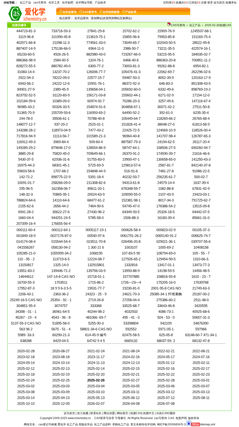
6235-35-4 (201, 113)
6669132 (130, 341)
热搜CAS (136, 413)
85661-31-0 (201, 218)
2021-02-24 (96, 351)
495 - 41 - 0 (131, 317)
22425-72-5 (131, 130)
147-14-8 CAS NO (61, 277)
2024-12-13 (131, 363)
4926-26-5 (61, 54)
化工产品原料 (102, 424)
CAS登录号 (89, 12)
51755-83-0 (96, 159)
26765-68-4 (201, 118)
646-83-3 (166, 83)
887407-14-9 (25, 48)
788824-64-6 (25, 200)
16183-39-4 (166, 218)
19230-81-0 (131, 288)
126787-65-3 (201, 136)
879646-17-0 (60, 148)
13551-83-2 (26, 271)
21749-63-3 (201, 288)
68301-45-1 (61, 165)
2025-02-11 (201, 363)
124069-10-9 (166, 130)
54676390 (200, 323)
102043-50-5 (166, 43)
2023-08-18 (61, 357)
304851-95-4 (25, 306)
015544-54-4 (60, 241)
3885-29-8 (26, 153)
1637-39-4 (201, 183)
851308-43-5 (201, 83)
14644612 (25, 277)
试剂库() (169, 2)
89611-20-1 (96, 189)
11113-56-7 (61, 136)
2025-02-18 (26, 374)
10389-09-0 (61, 101)
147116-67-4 (201, 101)
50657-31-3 (201, 317)
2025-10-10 (26, 404)
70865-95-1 (61, 194)
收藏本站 (231, 2)
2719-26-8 (96, 300)
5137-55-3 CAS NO (26, 323)
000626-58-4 (131, 230)
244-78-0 (26, 118)
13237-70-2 (61, 72)
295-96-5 (26, 189)
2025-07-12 (166, 398)
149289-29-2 (25, 148)
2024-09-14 (26, 363)
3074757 (60, 306)
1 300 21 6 (96, 247)
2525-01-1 (96, 124)
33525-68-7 (131, 306)
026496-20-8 (131, 241)
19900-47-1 (131, 159)
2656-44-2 (61, 206)
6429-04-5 (61, 341)
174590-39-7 (166, 153)
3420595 (200, 306)
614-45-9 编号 (96, 335)
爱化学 (62, 424)
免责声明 (181, 418)
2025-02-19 (61, 374)
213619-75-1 (95, 37)
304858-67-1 (131, 107)
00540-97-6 (96, 236)
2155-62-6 (26, 206)
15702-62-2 (131, 31)
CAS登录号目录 (104, 418)
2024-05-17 (166, 357)
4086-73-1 (166, 312)
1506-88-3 (131, 218)
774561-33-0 (95, 43)
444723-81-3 (25, 31)
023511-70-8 (96, 241)
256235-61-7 (166, 177)
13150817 (25, 265)
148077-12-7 (25, 124)
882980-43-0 (95, 54)
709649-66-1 (95, 153)
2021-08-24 (131, 351)
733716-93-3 (60, 31)
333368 (96, 306)
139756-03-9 (95, 271)
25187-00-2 (201, 294)
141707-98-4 (166, 136)
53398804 (130, 323)
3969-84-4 (61, 142)
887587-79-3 (131, 142)
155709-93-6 (60, 113)
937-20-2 (61, 124)
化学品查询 (70, 12)
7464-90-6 (96, 206)
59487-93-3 (131, 78)
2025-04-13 (61, 398)
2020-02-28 (26, 351)
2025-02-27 (131, 380)
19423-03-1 (201, 194)
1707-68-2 (61, 171)
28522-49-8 (201, 43)
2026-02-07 (96, 404)
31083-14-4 (26, 72)
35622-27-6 (61, 212)
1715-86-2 (96, 282)
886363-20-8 (166, 60)
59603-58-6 (26, 171)
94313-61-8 (131, 183)
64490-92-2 (131, 113)
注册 (204, 2)
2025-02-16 (166, 369)
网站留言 (122, 413)
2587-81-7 (166, 165)
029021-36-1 (166, 241)
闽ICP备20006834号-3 (171, 424)
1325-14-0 (61, 265)
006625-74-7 (201, 236)
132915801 (96, 265)
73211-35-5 (166, 48)
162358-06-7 (60, 189)
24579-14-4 (166, 183)
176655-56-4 (60, 224)
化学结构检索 (111, 12)
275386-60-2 (166, 300)
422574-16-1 (201, 48)
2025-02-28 (166, 380)
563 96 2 (25, 329)
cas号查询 (39, 2)
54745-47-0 (131, 206)
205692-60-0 (131, 89)
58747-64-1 (131, 148)
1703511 (61, 282)
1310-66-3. (201, 259)
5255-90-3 (96, 323)
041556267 (26, 247)
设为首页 (219, 2)
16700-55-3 (26, 282)
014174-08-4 (25, 241)
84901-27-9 (26, 89)
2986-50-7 (131, 48)
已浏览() (194, 2)
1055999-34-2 (60, 253)
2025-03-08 (26, 392)
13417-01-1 (166, 265)
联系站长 (96, 413)
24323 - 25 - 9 (95, 294)
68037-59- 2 (166, 341)
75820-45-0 (61, 153)
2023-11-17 (96, 357)
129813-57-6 (131, 165)
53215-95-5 (166, 54)
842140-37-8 (201, 165)
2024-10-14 (61, 363)
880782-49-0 (60, 66)
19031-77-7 (96, 288)
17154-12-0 (201, 95)
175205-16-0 (166, 282)
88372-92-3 (131, 83)
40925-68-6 (201, 312)
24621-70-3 (131, 294)
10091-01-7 (26, 183)
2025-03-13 (201, 392)
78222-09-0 (61, 78)
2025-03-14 (26, 398)
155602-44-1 (131, 95)
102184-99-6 (25, 101)
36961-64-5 (61, 312)
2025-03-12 (166, 392)
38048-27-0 (166, 124)
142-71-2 (26, 177)
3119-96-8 (26, 37)
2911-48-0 (201, 300)
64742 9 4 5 (96, 341)
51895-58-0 (61, 323)
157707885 (131, 277)
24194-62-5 (166, 142)
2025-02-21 (131, 374)
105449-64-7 (131, 118)
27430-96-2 (96, 212)
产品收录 (100, 2)
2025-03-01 (201, 380)
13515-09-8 (201, 206)
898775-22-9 (60, 177)
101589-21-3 (95, 136)
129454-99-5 (166, 259)
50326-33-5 (61, 107)
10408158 (200, 247)
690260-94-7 (201, 148)
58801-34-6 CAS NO (96, 329)
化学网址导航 (84, 2)
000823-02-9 (166, 230)
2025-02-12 (26, 369)
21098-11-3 (61, 43)
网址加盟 (109, 413)
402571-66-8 (25, 43)
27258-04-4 (131, 300)
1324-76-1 (96, 60)
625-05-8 (166, 335)
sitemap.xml (207, 424)
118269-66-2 (166, 118)
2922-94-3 (26, 78)
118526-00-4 (201, 130)
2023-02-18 (26, 357)
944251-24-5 (60, 218)
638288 (26, 341)
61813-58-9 (201, 124)
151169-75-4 (201, 37)
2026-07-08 (166, 404)
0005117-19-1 (96, 230)
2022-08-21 (201, 351)
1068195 (95, 253)
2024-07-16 (201, 357)
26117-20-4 (201, 142)
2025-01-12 (166, 363)
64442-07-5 (201, 212)
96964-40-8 (131, 136)
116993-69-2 (96, 113)
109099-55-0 (131, 194)
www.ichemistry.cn (79, 418)
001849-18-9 (25, 236)
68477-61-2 (96, 200)
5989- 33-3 (26, 335)
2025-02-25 (61, 380)
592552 (131, 329)
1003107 (130, 247)
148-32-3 (26, 194)
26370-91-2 (131, 153)
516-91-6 (131, 171)
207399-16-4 (25, 224)
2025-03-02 (26, 386)
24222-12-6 (61, 83)
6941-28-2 (26, 212)
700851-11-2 (201, 60)
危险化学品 (86, 424)
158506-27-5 (166, 148)
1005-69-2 (166, 247)
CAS (171, 418)
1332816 (130, 265)
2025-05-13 (96, 398)
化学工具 (54, 2)
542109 (166, 323)
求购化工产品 (120, 424)
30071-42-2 (166, 107)
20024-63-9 (96, 194)
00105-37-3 (201, 230)
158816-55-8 (166, 277)
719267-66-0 (131, 54)
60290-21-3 (61, 335)
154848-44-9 (95, 171)
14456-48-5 (201, 271)
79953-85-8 (166, 37)
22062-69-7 (166, 72)
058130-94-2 (60, 247)
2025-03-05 (131, 386)
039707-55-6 (201, 241)
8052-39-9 (166, 78)
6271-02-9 (166, 95)
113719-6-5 (61, 259)
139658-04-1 (95, 89)
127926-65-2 (131, 259)
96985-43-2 (26, 107)
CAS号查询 (178, 25)
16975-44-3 (26, 165)
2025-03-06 (166, 386)
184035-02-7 (201, 54)
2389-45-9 (61, 89)
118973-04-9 (61, 130)
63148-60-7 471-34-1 (201, 335)
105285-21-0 (25, 253)
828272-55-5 (25, 66)
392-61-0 (166, 113)
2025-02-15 (131, 369)
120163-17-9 (201, 78)
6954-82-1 (201, 66)
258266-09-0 (60, 183)
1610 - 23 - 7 (201, 277)
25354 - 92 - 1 (60, 300)
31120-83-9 (61, 95)
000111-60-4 (26, 230)
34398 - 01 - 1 (25, 312)
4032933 (130, 312)
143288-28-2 (25, 130)
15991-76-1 (96, 83)
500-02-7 (201, 177)
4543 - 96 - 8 (60, 317)
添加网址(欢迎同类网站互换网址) (111, 18)
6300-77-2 (96, 66)
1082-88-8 (166, 189)
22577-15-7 (96, 78)
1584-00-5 (61, 60)
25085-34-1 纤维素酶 (166, 294)
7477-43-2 (96, 130)
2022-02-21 (166, 351)
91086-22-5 (201, 171)
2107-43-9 (166, 194)
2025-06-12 (131, 398)
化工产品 (25, 2)
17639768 (200, 282)
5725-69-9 (96, 165)
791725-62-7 (201, 200)
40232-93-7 (131, 177)
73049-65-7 (131, 43)
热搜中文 (148, 413)
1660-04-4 (26, 218)
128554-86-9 (95, 148)
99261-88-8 (166, 66)
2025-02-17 (201, 369)
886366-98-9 (25, 60)
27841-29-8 (96, 31)
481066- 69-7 (96, 317)
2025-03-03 (61, 386)
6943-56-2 (26, 83)
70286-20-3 (131, 101)
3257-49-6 (166, 101)
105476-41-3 (131, 72)
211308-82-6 (96, 183)
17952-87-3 (26, 288)
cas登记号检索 (48, 424)
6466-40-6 (131, 60)
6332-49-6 (166, 89)
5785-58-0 (96, 218)
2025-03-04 (96, 386)
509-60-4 (96, 142)
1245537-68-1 (200, 31)
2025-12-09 (61, 404)
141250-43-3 (201, 159)
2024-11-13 (96, 363)
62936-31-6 (61, 159)
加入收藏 (82, 413)
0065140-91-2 (165, 236)
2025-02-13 (61, 369)
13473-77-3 (201, 265)
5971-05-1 (166, 329)
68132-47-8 (201, 341)
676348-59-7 (131, 189)
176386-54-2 (166, 206)
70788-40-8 (96, 118)
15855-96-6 (131, 37)
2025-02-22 (166, 374)
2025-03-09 (61, 392)
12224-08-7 (96, 259)
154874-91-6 (95, 107)
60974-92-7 (96, 101)
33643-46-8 (166, 306)
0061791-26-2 (130, 236)
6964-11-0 (96, 48)
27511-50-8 (201, 107)
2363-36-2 (61, 294)
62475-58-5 (131, 335)
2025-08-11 (201, 398)
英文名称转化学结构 (143, 424)
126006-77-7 (95, 72)
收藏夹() (182, 2)
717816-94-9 (25, 136)
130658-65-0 (166, 159)
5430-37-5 (26, 159)
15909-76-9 (166, 31)
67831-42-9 (201, 189)
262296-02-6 (201, 72)
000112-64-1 (61, 230)
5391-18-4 (96, 177)
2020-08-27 (61, 351)
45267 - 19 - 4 (25, 317)
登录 (210, 2)
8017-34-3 (166, 200)
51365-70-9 (26, 113)
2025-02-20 (96, 374)
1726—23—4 (131, 282)
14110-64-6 (61, 200)
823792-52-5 (25, 95)
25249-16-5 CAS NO (26, 300)
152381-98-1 (131, 200)
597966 (201, 329)
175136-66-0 (60, 48)
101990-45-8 (60, 37)
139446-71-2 (60, 271)
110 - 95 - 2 (26, 259)
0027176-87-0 (60, 236)
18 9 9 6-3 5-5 (60, 288)
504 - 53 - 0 (166, 317)
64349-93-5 (131, 212)
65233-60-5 (26, 54)
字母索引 (120, 418)
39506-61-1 (61, 118)
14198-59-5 (166, 271)
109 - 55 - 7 (201, 253)
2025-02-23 (201, 374)
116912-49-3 (26, 142)
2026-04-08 (131, 404)
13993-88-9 (131, 271)
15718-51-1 (96, 277)
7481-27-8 (166, 171)
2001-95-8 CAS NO (166, 288)
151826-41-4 (131, 124)
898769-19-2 (201, 89)
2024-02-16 (131, 357)
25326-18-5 (166, 212)
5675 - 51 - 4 (60, 329)
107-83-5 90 (131, 253)
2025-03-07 (201, 386)
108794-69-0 (166, 253)
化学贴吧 (67, 2)
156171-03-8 (95, 95)
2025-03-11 (131, 392)
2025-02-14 (96, 369)
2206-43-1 (26, 294)
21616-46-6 (201, 153)
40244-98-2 (96, 312)
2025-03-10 (96, 392)
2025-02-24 (26, 380)
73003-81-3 (131, 66)
